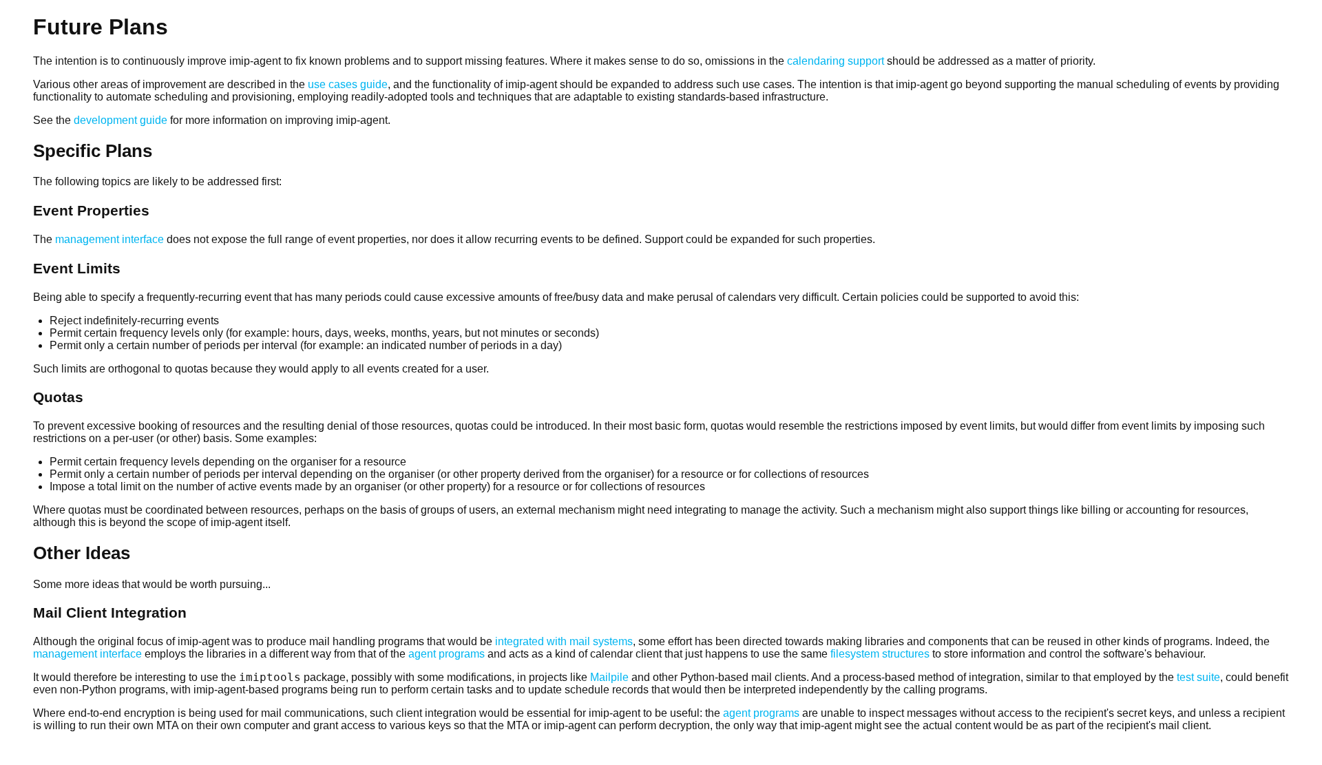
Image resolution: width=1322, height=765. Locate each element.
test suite (1198, 677)
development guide (120, 120)
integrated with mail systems (564, 641)
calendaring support (835, 61)
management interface (109, 239)
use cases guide (348, 84)
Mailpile (609, 677)
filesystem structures (880, 654)
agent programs (446, 654)
